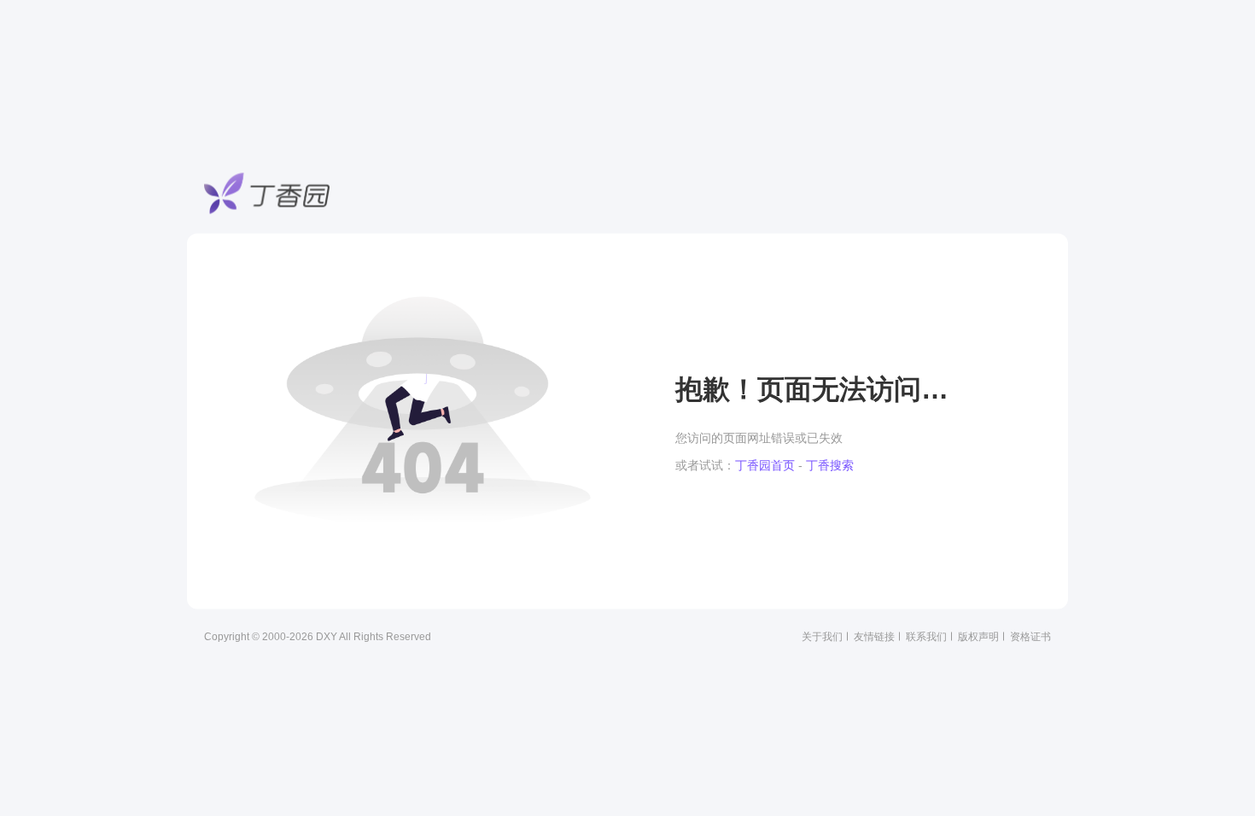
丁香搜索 (830, 465)
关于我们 (822, 637)
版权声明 (978, 637)
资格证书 (1030, 637)
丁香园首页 (765, 465)
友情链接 (874, 637)
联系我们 (926, 637)
